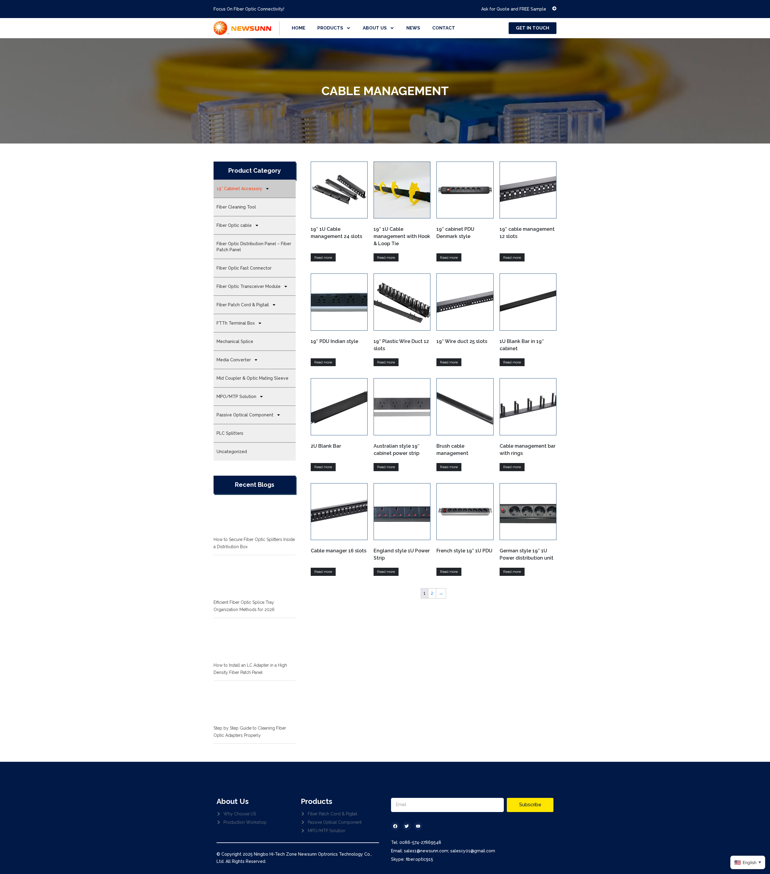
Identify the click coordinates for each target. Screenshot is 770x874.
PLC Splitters (230, 433)
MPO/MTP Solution (236, 396)
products (330, 28)
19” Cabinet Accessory (239, 188)
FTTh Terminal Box (236, 323)
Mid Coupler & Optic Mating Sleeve (252, 378)
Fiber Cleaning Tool (236, 207)
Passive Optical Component (245, 414)
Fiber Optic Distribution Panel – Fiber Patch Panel (254, 246)
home (298, 28)
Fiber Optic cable (234, 225)
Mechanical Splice (235, 341)
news (413, 28)
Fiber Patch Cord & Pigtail (243, 304)
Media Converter (234, 359)
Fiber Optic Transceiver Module (249, 286)
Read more (323, 257)
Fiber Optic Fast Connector (244, 268)
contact (443, 28)
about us (375, 28)
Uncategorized (232, 451)
